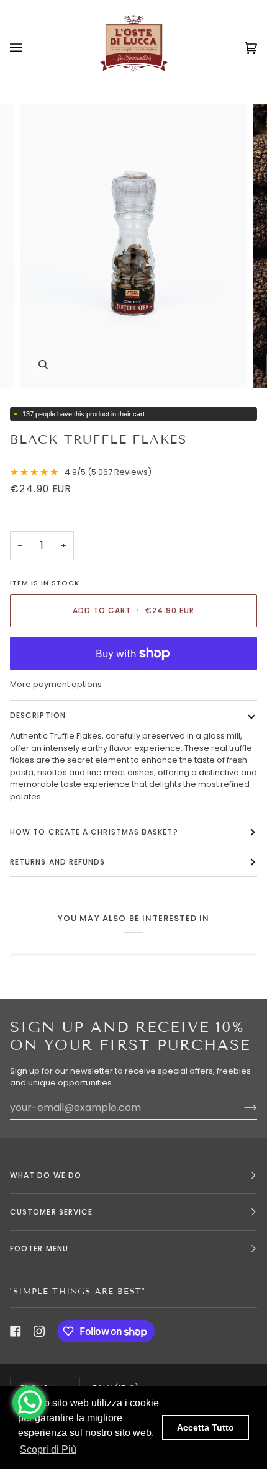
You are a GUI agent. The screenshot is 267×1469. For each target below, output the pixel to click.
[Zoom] (43, 364)
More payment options (56, 684)
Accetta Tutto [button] (205, 1427)
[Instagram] (39, 1331)
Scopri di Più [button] (48, 1449)
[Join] (240, 1107)
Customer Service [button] (51, 1211)
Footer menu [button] (39, 1248)
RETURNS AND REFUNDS (58, 861)
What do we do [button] (45, 1175)
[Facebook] (15, 1331)
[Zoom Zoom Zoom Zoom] (133, 246)
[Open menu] (28, 48)
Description (38, 715)
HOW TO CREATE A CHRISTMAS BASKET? (94, 832)
